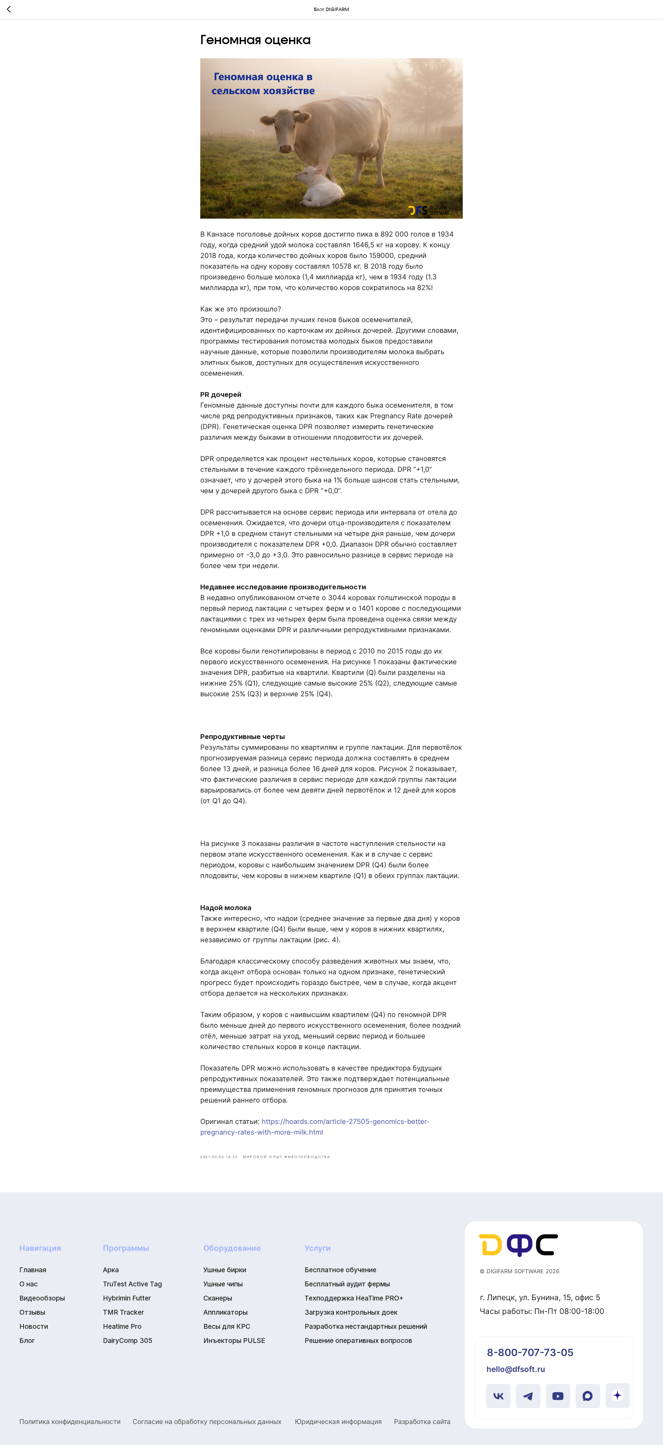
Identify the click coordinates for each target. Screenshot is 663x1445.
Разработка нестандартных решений (366, 1326)
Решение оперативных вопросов (358, 1340)
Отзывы (32, 1312)
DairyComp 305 (127, 1340)
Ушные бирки (224, 1270)
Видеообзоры (42, 1298)
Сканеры (217, 1298)
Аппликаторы (225, 1312)
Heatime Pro (122, 1326)
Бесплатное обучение (340, 1270)
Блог (27, 1340)
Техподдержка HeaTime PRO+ (354, 1298)
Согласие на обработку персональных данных (207, 1421)
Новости (33, 1326)
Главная (32, 1270)
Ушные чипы (223, 1284)
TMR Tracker (123, 1312)
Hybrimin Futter (127, 1298)
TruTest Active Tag (132, 1284)
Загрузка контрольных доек (351, 1312)
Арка (111, 1270)
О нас (28, 1284)
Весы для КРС (226, 1326)
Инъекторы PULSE (234, 1340)
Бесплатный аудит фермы (347, 1284)
